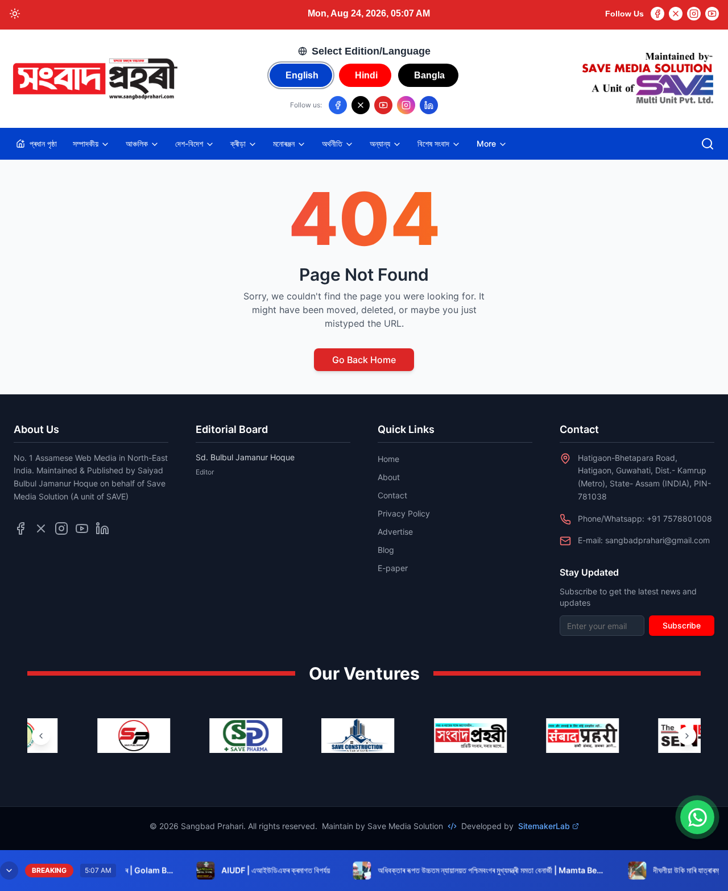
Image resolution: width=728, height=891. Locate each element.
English (302, 75)
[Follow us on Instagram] (406, 105)
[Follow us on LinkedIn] (429, 105)
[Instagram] (694, 13)
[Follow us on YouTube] (383, 105)
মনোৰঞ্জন (284, 143)
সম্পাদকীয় (85, 143)
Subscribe (682, 625)
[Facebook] (657, 13)
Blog (386, 550)
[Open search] (707, 143)
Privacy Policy (404, 513)
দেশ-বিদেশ (189, 143)
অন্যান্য (380, 143)
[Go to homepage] (94, 79)
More (486, 143)
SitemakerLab (544, 826)
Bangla (429, 75)
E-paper (393, 568)
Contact (392, 495)
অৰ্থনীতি (332, 143)
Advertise (395, 531)
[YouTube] (712, 13)
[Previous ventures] (41, 736)
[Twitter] (675, 13)
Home (388, 459)
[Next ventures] (687, 736)
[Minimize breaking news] (9, 870)
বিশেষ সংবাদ (433, 143)
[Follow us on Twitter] (41, 528)
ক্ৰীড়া (238, 143)
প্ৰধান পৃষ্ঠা (43, 143)
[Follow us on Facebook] (338, 105)
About (389, 477)
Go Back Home (364, 359)
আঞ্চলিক (137, 143)
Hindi (366, 75)
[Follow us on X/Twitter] (360, 105)
